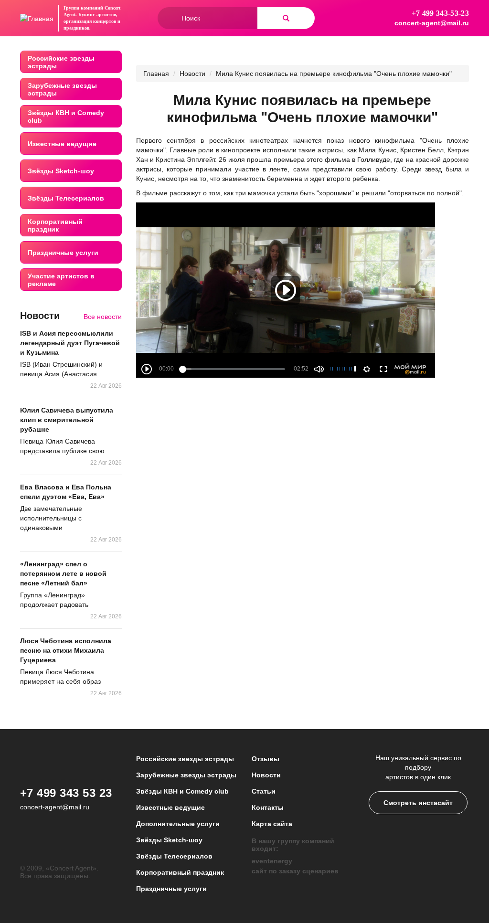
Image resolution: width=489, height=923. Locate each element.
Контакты (268, 807)
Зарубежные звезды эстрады (62, 89)
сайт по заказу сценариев (295, 871)
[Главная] (36, 18)
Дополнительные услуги (178, 824)
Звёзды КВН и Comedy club (66, 116)
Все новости (103, 316)
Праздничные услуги (63, 252)
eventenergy (272, 861)
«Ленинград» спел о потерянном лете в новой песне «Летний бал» (63, 573)
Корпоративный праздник (55, 225)
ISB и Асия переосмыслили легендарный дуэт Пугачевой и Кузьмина (70, 342)
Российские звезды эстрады (61, 62)
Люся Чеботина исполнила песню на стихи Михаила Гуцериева (65, 650)
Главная (156, 73)
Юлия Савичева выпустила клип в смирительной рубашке (66, 419)
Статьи (264, 791)
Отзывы (265, 759)
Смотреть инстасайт (418, 802)
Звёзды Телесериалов (66, 198)
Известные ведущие (62, 144)
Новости (192, 73)
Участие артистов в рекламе (61, 279)
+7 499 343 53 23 (66, 792)
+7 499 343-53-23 (440, 13)
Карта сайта (272, 824)
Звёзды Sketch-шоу (61, 171)
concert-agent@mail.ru (431, 23)
